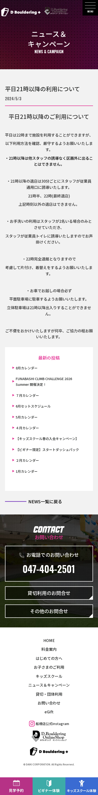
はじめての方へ (49, 658)
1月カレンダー (27, 471)
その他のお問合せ (49, 611)
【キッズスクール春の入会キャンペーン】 (47, 438)
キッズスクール (49, 676)
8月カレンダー (27, 368)
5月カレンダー (27, 417)
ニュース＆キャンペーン (49, 685)
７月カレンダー (27, 395)
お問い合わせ (49, 703)
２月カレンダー (27, 460)
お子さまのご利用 (49, 667)
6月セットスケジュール (33, 406)
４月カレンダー (27, 427)
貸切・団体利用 (49, 694)
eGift (49, 712)
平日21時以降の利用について (42, 89)
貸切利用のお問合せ (49, 592)
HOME (49, 640)
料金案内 (49, 649)
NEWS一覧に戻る (45, 501)
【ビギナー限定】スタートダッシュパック (47, 449)
